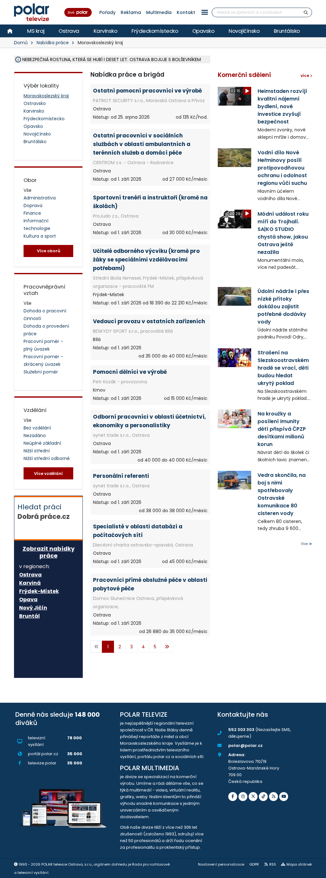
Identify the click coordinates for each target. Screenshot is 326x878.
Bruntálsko (287, 31)
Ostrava (69, 31)
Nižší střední (37, 451)
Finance (32, 213)
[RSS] (273, 796)
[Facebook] (232, 796)
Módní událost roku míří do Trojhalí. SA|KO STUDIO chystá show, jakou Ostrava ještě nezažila (283, 233)
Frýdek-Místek (39, 591)
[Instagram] (242, 796)
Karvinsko (105, 31)
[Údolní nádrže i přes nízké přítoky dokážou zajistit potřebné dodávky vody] (234, 296)
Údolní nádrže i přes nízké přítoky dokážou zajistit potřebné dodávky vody (283, 306)
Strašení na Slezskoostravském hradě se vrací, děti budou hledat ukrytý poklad (283, 368)
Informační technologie (37, 225)
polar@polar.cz (245, 745)
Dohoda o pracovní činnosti (45, 315)
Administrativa (40, 198)
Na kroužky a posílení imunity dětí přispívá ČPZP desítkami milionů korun (282, 429)
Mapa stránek (299, 864)
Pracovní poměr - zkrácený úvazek (43, 360)
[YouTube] (283, 796)
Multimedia (159, 12)
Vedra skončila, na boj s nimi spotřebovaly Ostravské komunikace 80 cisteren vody (282, 494)
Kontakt (186, 12)
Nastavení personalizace (221, 864)
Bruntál (29, 616)
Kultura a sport (40, 236)
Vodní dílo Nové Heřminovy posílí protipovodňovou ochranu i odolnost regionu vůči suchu (282, 168)
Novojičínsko (244, 31)
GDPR (254, 864)
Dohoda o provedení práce (46, 330)
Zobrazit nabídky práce (48, 552)
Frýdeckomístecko (154, 31)
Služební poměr (41, 372)
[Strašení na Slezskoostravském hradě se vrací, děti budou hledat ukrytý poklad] (234, 357)
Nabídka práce (53, 42)
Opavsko (203, 31)
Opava (28, 600)
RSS (272, 864)
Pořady (107, 12)
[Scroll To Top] (315, 871)
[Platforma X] (253, 796)
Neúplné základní (42, 443)
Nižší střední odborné (47, 458)
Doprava (33, 205)
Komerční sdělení (244, 75)
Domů (21, 42)
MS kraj (36, 31)
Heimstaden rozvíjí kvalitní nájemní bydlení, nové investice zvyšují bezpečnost (282, 106)
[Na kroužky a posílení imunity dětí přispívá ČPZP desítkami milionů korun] (234, 418)
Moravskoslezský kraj (46, 96)
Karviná (30, 583)
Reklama (131, 12)
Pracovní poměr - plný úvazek (43, 345)
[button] (205, 12)
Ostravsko (35, 103)
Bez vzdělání (37, 428)
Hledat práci (44, 511)
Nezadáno (35, 435)
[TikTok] (263, 796)
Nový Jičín (33, 608)
